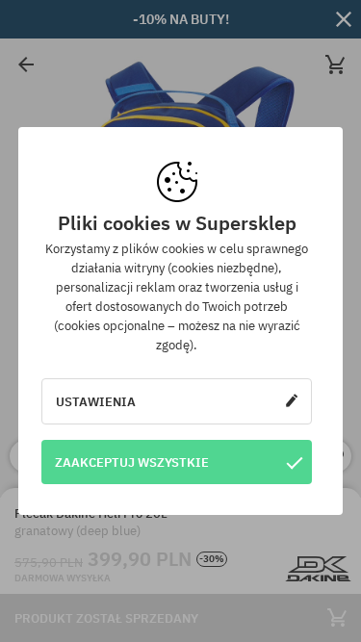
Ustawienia (96, 401)
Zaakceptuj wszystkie (132, 462)
